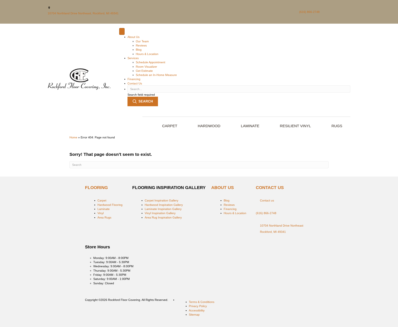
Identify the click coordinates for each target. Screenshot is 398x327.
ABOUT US (222, 187)
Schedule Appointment (150, 62)
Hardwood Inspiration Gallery (164, 204)
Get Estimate (144, 70)
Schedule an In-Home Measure (156, 75)
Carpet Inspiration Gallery (161, 200)
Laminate (103, 209)
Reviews (141, 45)
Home (73, 137)
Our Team (142, 41)
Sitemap (194, 314)
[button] (142, 101)
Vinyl (100, 213)
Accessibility (197, 310)
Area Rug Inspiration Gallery (163, 217)
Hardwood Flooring (110, 204)
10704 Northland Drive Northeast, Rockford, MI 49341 (83, 13)
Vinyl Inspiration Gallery (160, 213)
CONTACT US (270, 187)
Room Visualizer (146, 66)
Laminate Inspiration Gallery (163, 209)
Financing (133, 79)
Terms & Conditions (201, 302)
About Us (133, 37)
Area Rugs (104, 217)
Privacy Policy (198, 306)
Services (133, 58)
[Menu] (122, 31)
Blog (139, 49)
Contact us (267, 200)
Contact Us (134, 83)
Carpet (101, 200)
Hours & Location (147, 54)
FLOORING (96, 187)
